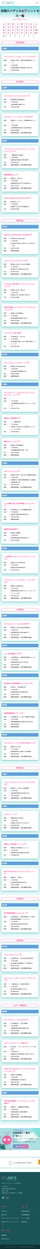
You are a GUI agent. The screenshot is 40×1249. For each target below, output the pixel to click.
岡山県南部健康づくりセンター (15, 913)
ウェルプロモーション (12, 955)
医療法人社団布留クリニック (14, 844)
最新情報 (4, 1235)
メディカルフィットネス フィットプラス (19, 56)
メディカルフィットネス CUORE (15, 624)
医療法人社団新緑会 (11, 418)
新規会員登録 (25, 1211)
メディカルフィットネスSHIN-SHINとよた (19, 743)
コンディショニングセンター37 (15, 260)
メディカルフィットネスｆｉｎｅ (15, 363)
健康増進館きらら (10, 175)
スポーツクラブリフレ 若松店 (15, 1043)
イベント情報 (25, 1218)
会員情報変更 (25, 1214)
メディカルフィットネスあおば (15, 1020)
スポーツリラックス (11, 471)
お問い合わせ (5, 1239)
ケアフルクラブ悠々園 (12, 333)
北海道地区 (4, 30)
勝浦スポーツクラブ (11, 441)
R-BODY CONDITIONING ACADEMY (17, 235)
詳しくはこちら (21, 1146)
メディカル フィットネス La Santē (17, 117)
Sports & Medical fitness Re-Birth (16, 198)
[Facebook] (3, 1197)
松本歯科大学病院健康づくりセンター (17, 683)
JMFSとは (4, 1211)
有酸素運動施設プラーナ (12, 713)
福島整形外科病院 (10, 529)
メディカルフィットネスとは (9, 1218)
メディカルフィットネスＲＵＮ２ (15, 96)
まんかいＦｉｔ (9, 814)
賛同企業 (24, 1222)
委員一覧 (4, 1214)
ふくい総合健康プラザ (12, 653)
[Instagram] (7, 1197)
